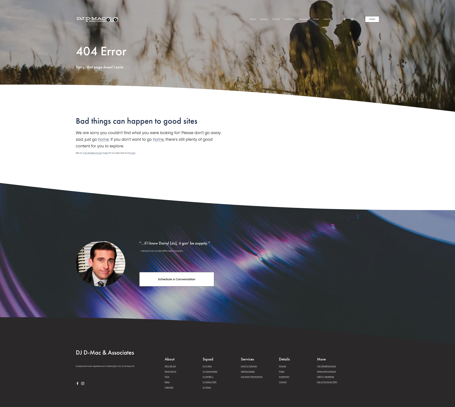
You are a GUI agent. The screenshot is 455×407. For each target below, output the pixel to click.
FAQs (167, 376)
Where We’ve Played (326, 371)
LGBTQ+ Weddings (325, 376)
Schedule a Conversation (176, 279)
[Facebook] (344, 19)
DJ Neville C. (208, 376)
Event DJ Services (249, 366)
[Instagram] (352, 19)
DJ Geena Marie (210, 371)
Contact (372, 19)
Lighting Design (248, 371)
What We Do (170, 371)
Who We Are (170, 366)
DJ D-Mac (207, 366)
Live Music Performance (251, 376)
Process (276, 19)
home (103, 139)
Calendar (327, 19)
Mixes (167, 382)
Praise (316, 19)
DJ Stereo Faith (209, 382)
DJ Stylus (207, 387)
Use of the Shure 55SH (327, 382)
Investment (289, 19)
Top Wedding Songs (92, 153)
